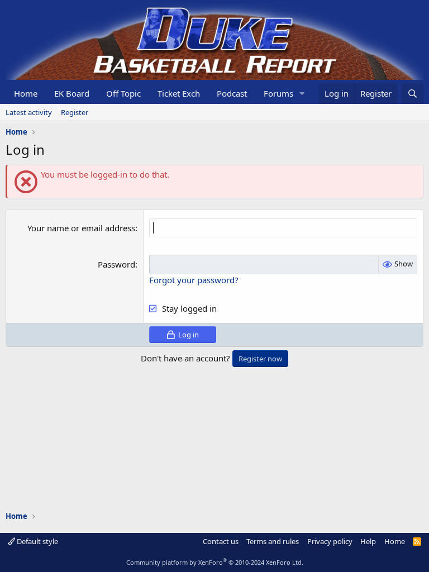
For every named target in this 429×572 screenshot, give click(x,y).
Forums (278, 93)
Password (116, 264)
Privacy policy (329, 541)
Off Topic (123, 93)
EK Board (71, 93)
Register (74, 112)
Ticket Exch (179, 93)
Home (25, 93)
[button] (302, 93)
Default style (36, 541)
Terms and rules (272, 541)
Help (368, 541)
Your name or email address (81, 227)
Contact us (221, 541)
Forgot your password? (194, 279)
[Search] (412, 93)
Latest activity (29, 112)
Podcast (232, 93)
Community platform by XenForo (214, 562)
